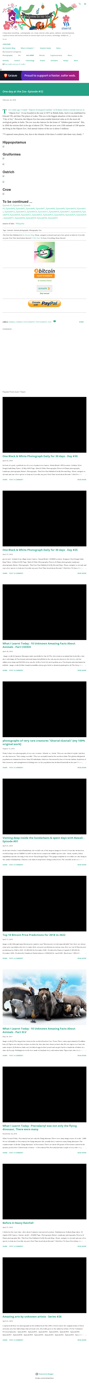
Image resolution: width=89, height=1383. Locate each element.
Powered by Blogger (46, 1374)
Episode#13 (21, 211)
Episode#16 (54, 211)
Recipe (65, 61)
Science (17, 61)
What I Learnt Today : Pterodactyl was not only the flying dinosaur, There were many (40, 1127)
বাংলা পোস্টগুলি (30, 55)
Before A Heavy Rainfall (18, 1223)
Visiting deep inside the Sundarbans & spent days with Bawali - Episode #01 (43, 839)
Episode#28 (20, 218)
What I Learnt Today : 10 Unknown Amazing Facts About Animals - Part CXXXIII (39, 645)
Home (5, 39)
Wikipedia (20, 223)
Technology (30, 61)
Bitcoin (42, 55)
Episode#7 (40, 208)
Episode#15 (43, 211)
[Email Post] (54, 322)
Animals (6, 61)
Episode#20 (15, 215)
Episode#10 (71, 208)
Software (54, 61)
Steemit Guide (45, 48)
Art (19, 55)
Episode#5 (20, 208)
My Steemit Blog (9, 48)
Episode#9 (60, 208)
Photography (8, 55)
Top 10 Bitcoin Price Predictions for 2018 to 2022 (34, 935)
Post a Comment (16, 480)
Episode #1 (7, 205)
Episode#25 (70, 215)
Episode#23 (48, 215)
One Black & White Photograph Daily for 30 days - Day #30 (40, 456)
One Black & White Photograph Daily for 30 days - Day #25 (40, 550)
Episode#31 (53, 218)
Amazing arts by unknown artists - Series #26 (32, 1316)
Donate (43, 288)
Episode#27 (9, 218)
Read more (82, 480)
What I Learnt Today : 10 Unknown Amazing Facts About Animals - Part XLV (39, 1030)
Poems (42, 61)
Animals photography (25, 322)
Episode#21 (26, 215)
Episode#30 (42, 218)
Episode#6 (30, 208)
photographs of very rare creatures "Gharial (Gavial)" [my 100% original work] (44, 742)
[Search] (80, 4)
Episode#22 (37, 215)
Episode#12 (10, 211)
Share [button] (81, 322)
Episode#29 (31, 218)
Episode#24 (59, 215)
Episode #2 (18, 205)
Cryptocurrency (56, 55)
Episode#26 (81, 215)
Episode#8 (50, 208)
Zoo (49, 322)
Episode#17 (65, 211)
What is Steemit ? (27, 48)
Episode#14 (32, 211)
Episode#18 (76, 211)
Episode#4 (10, 208)
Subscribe (7, 44)
